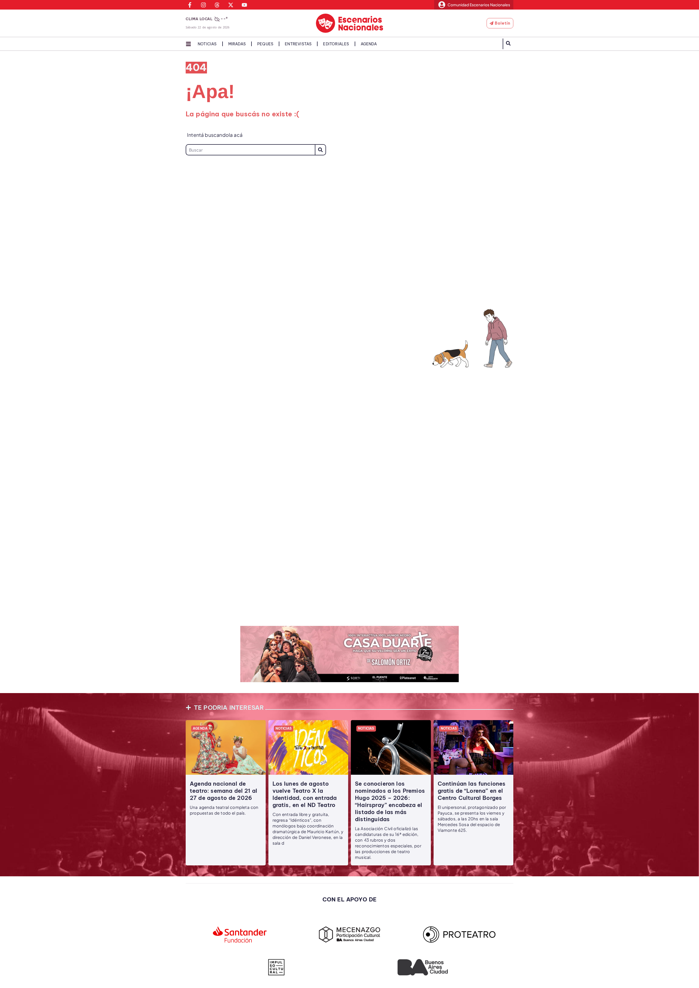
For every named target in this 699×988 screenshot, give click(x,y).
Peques (265, 44)
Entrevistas (298, 44)
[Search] (320, 149)
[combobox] (250, 149)
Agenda (369, 44)
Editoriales (336, 44)
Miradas (237, 44)
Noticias (207, 44)
